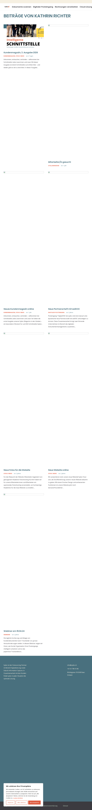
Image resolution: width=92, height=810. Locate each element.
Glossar (65, 806)
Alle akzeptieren (34, 802)
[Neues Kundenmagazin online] (24, 173)
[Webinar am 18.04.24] (24, 495)
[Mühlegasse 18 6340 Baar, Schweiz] (65, 673)
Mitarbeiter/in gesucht (59, 162)
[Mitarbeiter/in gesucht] (68, 26)
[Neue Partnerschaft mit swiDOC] (68, 173)
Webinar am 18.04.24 (14, 631)
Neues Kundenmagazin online (19, 309)
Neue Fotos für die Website (17, 470)
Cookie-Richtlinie (18, 798)
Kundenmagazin (9, 56)
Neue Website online (58, 470)
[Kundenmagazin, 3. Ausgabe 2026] (24, 26)
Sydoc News (20, 56)
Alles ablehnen (21, 802)
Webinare (7, 634)
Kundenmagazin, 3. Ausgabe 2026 (21, 52)
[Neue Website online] (68, 334)
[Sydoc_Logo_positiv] (7, 6)
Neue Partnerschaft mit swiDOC (64, 309)
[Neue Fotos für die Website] (24, 334)
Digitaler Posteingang (56, 312)
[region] (23, 794)
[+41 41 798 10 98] (65, 668)
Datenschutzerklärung (49, 806)
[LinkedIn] (89, 1)
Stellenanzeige (53, 165)
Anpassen (10, 802)
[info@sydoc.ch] (65, 665)
